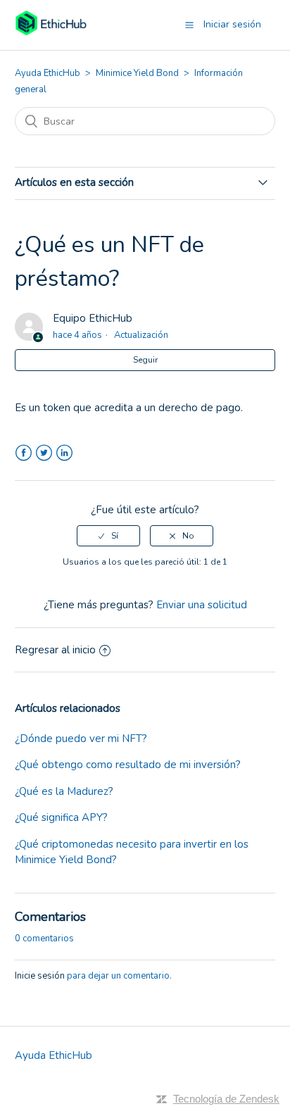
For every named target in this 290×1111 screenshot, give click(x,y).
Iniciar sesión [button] (232, 24)
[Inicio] (51, 32)
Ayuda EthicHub (47, 73)
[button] (189, 24)
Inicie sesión (40, 975)
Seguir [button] (145, 359)
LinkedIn (64, 453)
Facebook (23, 453)
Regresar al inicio (55, 650)
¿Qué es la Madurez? (64, 791)
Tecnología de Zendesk (226, 1099)
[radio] (108, 535)
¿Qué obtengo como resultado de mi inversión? (128, 765)
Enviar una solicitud (201, 605)
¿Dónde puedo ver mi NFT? (81, 739)
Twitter (44, 453)
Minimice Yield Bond (137, 73)
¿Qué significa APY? (61, 817)
